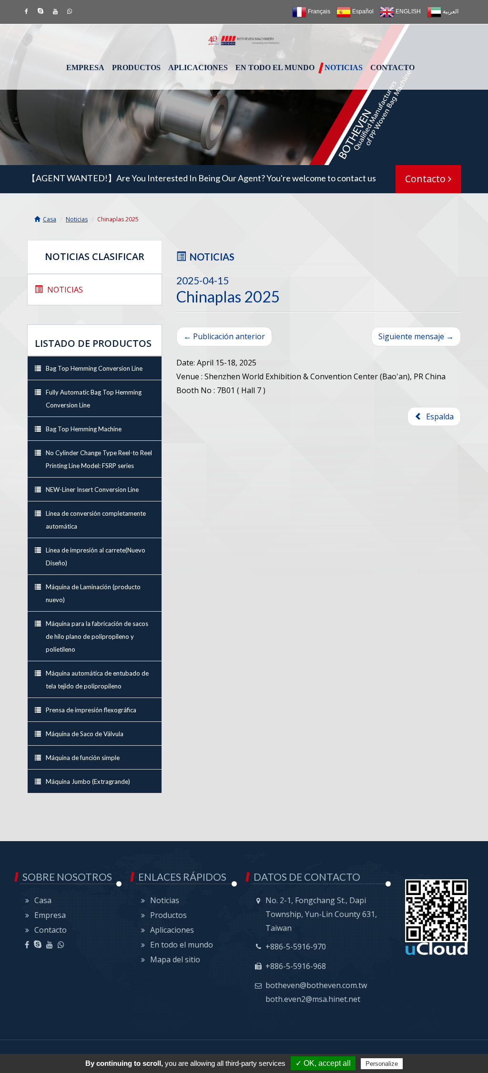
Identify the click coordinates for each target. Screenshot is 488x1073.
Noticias (344, 67)
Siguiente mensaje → (416, 336)
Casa (49, 219)
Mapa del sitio (175, 959)
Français (318, 11)
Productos (136, 67)
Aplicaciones (198, 67)
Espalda (438, 416)
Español (362, 11)
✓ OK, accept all (323, 1063)
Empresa (85, 67)
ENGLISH (407, 11)
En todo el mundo (275, 67)
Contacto (392, 67)
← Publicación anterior (224, 336)
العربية (449, 11)
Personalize (382, 1063)
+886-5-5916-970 (295, 946)
